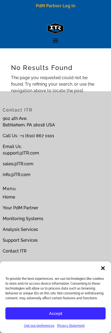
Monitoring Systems (23, 218)
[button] (103, 268)
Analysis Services (20, 229)
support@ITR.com (21, 153)
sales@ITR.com (18, 163)
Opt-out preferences (39, 326)
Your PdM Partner (20, 207)
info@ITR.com (16, 174)
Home (9, 197)
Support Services (20, 240)
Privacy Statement (71, 326)
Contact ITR (15, 251)
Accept (55, 313)
